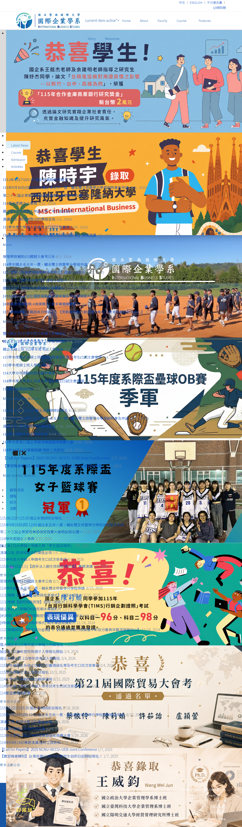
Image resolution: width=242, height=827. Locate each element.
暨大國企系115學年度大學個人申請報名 (34, 333)
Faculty (162, 20)
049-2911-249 (218, 801)
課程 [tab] (13, 496)
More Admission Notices (21, 398)
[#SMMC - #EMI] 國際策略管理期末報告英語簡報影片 (47, 295)
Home (126, 20)
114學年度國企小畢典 (20, 203)
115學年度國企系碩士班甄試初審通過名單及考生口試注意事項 (52, 357)
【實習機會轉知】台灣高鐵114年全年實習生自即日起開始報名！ (54, 465)
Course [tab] (15, 152)
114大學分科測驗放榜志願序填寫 (29, 372)
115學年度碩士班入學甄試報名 (27, 364)
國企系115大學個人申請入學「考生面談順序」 (40, 211)
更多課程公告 (11, 638)
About (144, 20)
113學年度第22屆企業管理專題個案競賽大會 (38, 441)
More (8, 244)
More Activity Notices (19, 475)
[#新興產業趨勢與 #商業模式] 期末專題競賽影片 (41, 303)
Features (204, 20)
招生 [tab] (13, 502)
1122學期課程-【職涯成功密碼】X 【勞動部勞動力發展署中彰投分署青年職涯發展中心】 (73, 311)
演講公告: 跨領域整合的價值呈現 (29, 219)
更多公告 (7, 575)
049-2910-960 (200, 795)
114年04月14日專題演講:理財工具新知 (33, 449)
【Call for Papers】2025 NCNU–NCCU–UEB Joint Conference (56, 457)
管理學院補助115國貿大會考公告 (29, 256)
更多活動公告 (11, 765)
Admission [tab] (17, 159)
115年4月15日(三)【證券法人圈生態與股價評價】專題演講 (49, 234)
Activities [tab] (16, 166)
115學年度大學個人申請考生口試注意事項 (36, 226)
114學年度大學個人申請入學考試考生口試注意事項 (43, 380)
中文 (182, 2)
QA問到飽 (219, 7)
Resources (112, 38)
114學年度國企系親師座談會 (25, 434)
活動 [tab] (13, 508)
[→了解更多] (121, 81)
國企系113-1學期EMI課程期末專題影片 (34, 288)
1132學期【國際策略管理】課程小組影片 (35, 280)
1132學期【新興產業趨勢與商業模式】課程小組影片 (44, 272)
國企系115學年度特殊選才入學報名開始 (34, 341)
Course (181, 20)
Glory (92, 38)
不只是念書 (214, 2)
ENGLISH (196, 2)
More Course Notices (21, 321)
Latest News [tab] (19, 145)
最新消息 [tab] (16, 490)
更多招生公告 (11, 701)
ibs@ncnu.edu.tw (216, 812)
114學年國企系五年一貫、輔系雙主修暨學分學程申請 (45, 264)
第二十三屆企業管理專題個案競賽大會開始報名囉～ (44, 195)
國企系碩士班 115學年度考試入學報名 (33, 349)
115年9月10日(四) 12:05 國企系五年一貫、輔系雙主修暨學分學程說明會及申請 (66, 187)
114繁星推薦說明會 (18, 388)
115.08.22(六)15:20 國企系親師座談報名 (35, 179)
